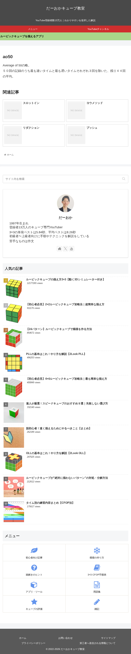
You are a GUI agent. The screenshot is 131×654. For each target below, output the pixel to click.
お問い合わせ (65, 638)
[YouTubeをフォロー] (71, 248)
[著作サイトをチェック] (59, 248)
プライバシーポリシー (33, 643)
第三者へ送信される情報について (97, 643)
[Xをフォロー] (65, 248)
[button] (124, 179)
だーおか (65, 217)
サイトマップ (108, 638)
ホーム (22, 638)
